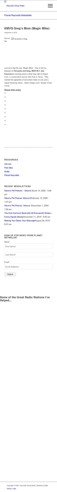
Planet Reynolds (11, 175)
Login (14, 488)
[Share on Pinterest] (7, 105)
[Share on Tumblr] (7, 112)
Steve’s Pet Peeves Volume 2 (17, 197)
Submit (10, 274)
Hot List (7, 163)
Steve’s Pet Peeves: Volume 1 (18, 205)
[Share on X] (7, 97)
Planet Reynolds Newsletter (18, 15)
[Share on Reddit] (7, 120)
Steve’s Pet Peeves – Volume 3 (18, 190)
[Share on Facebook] (7, 93)
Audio (6, 171)
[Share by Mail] (7, 124)
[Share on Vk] (7, 116)
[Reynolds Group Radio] (23, 5)
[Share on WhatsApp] (7, 101)
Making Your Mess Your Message (19, 220)
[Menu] (49, 5)
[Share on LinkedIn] (7, 108)
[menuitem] (49, 5)
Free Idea (8, 167)
